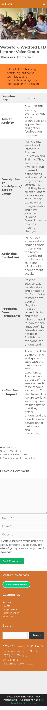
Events (6, 606)
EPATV (20, 651)
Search (36, 635)
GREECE (33, 651)
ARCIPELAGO (21, 647)
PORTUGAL (11, 660)
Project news (9, 609)
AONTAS (8, 451)
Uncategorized (10, 613)
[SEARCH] (44, 4)
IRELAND (19, 451)
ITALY (24, 656)
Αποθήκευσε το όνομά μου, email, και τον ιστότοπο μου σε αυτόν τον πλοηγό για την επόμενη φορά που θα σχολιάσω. (23, 546)
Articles (6, 602)
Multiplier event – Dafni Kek (19, 458)
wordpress (30, 664)
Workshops (9, 447)
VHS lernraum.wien (13, 663)
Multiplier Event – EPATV (17, 454)
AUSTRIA (35, 646)
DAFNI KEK (8, 651)
